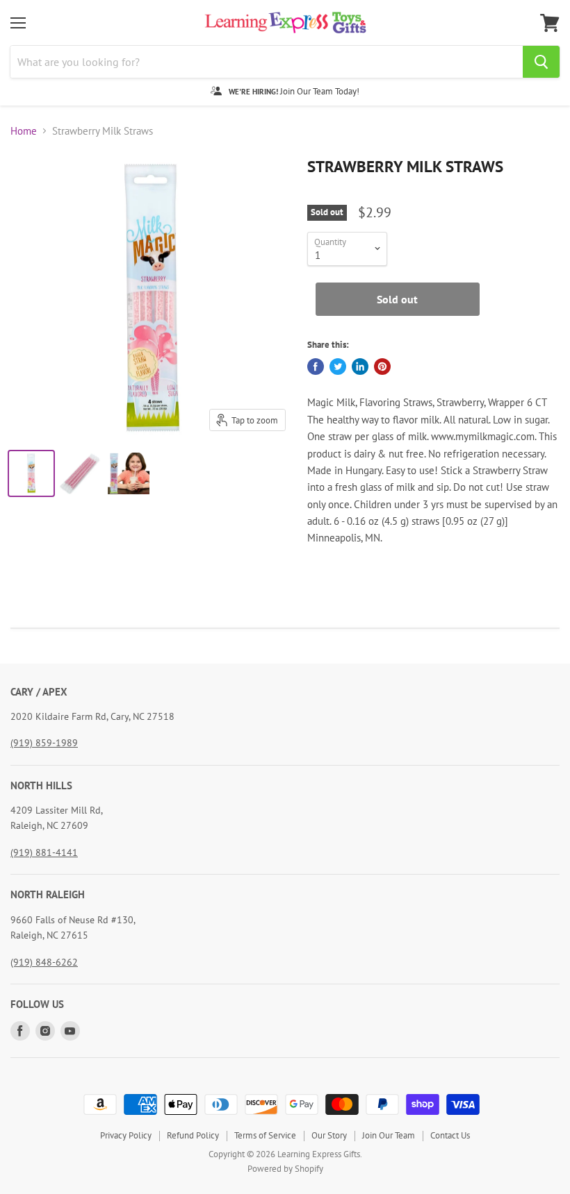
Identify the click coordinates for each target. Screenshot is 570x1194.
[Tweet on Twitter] (337, 366)
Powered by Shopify (285, 1169)
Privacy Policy (126, 1135)
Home (23, 131)
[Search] (541, 62)
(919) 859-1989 (44, 743)
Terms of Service (265, 1135)
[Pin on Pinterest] (382, 366)
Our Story (329, 1135)
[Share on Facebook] (315, 366)
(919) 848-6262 (44, 962)
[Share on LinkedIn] (360, 366)
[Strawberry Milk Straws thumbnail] (31, 473)
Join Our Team (388, 1135)
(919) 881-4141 (44, 852)
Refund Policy (193, 1135)
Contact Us (450, 1135)
